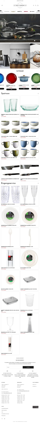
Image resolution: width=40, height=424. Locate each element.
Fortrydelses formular (5, 413)
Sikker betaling (4, 410)
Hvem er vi (34, 384)
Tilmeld (28, 367)
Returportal (3, 415)
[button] (32, 40)
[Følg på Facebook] (2, 418)
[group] (20, 28)
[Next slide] (39, 56)
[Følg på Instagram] (4, 418)
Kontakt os (34, 386)
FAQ (2, 412)
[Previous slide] (1, 56)
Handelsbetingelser (5, 408)
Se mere (20, 66)
